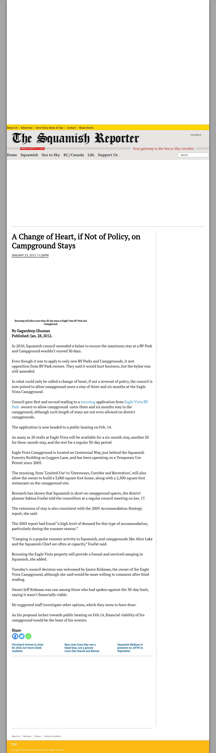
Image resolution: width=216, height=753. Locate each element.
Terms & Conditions (52, 736)
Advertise (27, 736)
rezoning (88, 401)
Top (14, 744)
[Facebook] (15, 636)
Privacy (38, 736)
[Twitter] (22, 636)
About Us (16, 736)
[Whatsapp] (28, 636)
